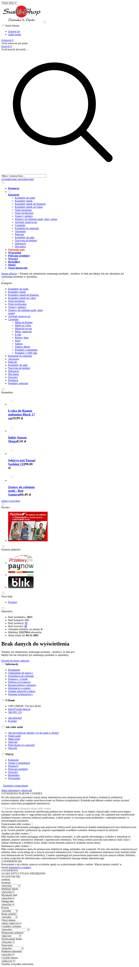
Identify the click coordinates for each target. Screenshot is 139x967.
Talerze (19, 343)
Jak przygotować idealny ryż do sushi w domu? (33, 732)
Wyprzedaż (14, 778)
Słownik (12, 748)
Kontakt (12, 721)
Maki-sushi (14, 738)
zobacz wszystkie (10, 500)
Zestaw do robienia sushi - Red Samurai (21, 490)
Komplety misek (24, 200)
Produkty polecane (18, 383)
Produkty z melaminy (26, 349)
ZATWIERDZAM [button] (11, 861)
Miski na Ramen (24, 322)
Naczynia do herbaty (26, 240)
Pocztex (5, 507)
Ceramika (20, 225)
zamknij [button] (5, 879)
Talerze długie (22, 346)
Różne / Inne (22, 337)
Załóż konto (14, 34)
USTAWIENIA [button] (9, 870)
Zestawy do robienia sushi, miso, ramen (36, 219)
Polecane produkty (18, 769)
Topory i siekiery (24, 216)
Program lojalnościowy (20, 694)
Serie (17, 340)
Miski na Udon (23, 325)
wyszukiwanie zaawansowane (17, 179)
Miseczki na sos (23, 328)
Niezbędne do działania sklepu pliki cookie (28, 808)
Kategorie (6, 283)
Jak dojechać (15, 717)
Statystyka (6, 611)
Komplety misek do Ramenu (30, 203)
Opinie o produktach (19, 763)
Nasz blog (6, 596)
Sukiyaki (13, 742)
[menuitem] (66, 188)
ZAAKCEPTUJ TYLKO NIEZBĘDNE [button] (23, 873)
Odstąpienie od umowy (20, 672)
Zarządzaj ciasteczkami (15, 785)
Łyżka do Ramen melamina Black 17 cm (21, 414)
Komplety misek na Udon (29, 206)
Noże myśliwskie (24, 213)
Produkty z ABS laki (26, 352)
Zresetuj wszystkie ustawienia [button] (17, 964)
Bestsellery (7, 392)
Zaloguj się (14, 31)
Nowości (13, 377)
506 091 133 (15, 712)
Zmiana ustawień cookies (21, 691)
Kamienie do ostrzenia (27, 228)
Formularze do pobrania (21, 676)
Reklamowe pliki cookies (14, 846)
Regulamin (14, 669)
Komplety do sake (24, 237)
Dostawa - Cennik (18, 679)
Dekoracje (20, 243)
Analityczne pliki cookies (14, 833)
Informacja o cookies (19, 688)
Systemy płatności (11, 549)
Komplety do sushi (25, 197)
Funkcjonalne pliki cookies (15, 824)
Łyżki (18, 334)
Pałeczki (19, 234)
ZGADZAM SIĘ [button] (10, 876)
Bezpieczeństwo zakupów (22, 685)
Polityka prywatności (19, 682)
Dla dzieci (20, 246)
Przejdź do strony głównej (15, 660)
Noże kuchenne (23, 210)
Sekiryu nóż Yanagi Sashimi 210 (21, 462)
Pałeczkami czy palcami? (21, 745)
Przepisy (12, 602)
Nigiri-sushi (14, 735)
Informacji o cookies (20, 867)
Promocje (13, 380)
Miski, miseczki (23, 331)
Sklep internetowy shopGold (16, 790)
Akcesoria (20, 231)
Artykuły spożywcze (26, 222)
